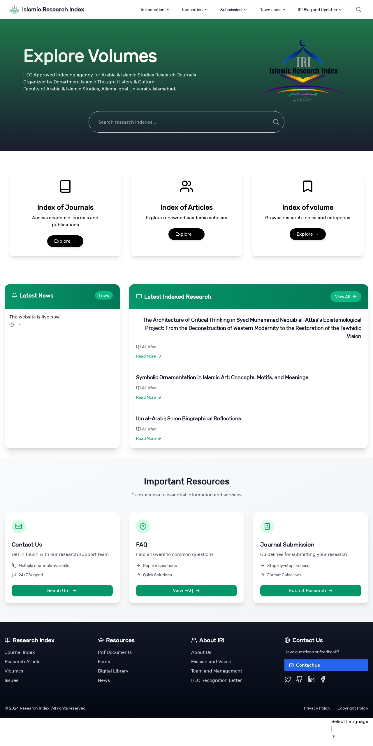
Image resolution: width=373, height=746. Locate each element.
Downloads (269, 9)
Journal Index (20, 652)
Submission (231, 9)
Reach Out (58, 590)
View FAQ (183, 590)
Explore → (65, 241)
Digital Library (113, 671)
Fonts (104, 661)
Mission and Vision (211, 661)
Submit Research (307, 590)
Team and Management (216, 671)
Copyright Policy (352, 708)
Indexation (192, 9)
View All (342, 296)
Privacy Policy (317, 708)
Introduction (153, 9)
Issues (11, 680)
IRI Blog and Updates (317, 9)
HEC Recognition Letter (216, 680)
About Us (201, 652)
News (104, 680)
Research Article (23, 661)
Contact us (308, 665)
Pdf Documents (115, 652)
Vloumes (14, 671)
